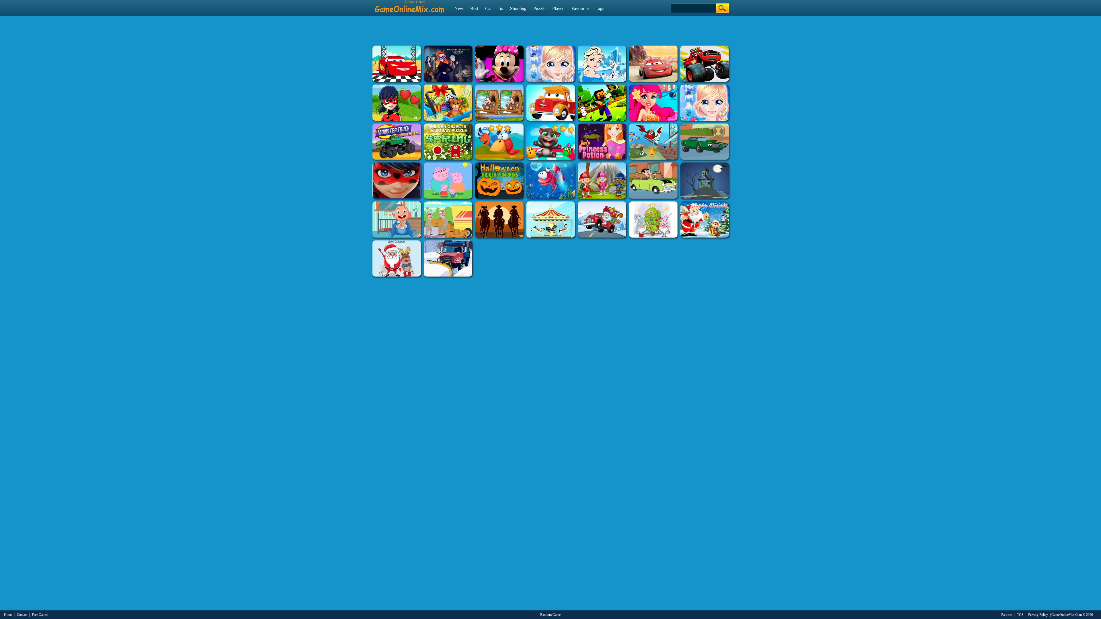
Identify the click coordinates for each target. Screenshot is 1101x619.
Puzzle (539, 8)
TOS (1020, 615)
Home (8, 615)
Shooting (518, 8)
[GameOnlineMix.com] (409, 7)
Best (474, 8)
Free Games (40, 615)
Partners (1006, 615)
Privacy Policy (1038, 615)
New (458, 8)
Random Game (550, 615)
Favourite (580, 8)
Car (488, 8)
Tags (600, 8)
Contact (22, 615)
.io (501, 8)
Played (558, 8)
